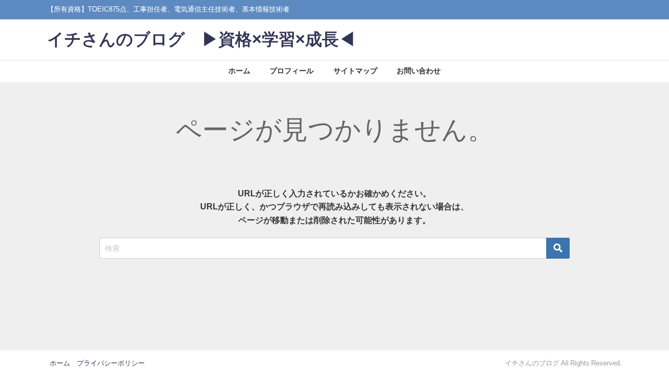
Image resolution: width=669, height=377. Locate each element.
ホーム (239, 70)
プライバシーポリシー (111, 363)
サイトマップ (355, 70)
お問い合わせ (419, 70)
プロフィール (292, 70)
